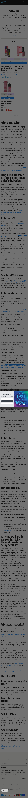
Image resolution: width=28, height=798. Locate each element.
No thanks (7, 403)
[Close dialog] (27, 391)
